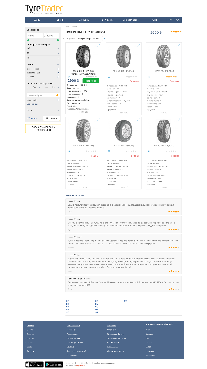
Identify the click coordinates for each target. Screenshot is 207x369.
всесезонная (33, 69)
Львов (148, 347)
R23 (125, 301)
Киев (148, 330)
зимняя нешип (33, 73)
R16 (67, 309)
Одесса (149, 342)
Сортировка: (69, 38)
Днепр (148, 338)
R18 (96, 301)
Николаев (150, 351)
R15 (67, 306)
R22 (96, 312)
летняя (30, 77)
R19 (96, 304)
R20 (96, 306)
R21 (96, 309)
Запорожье (150, 355)
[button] (131, 20)
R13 (67, 301)
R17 (67, 312)
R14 (67, 304)
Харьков (149, 334)
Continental (32, 100)
